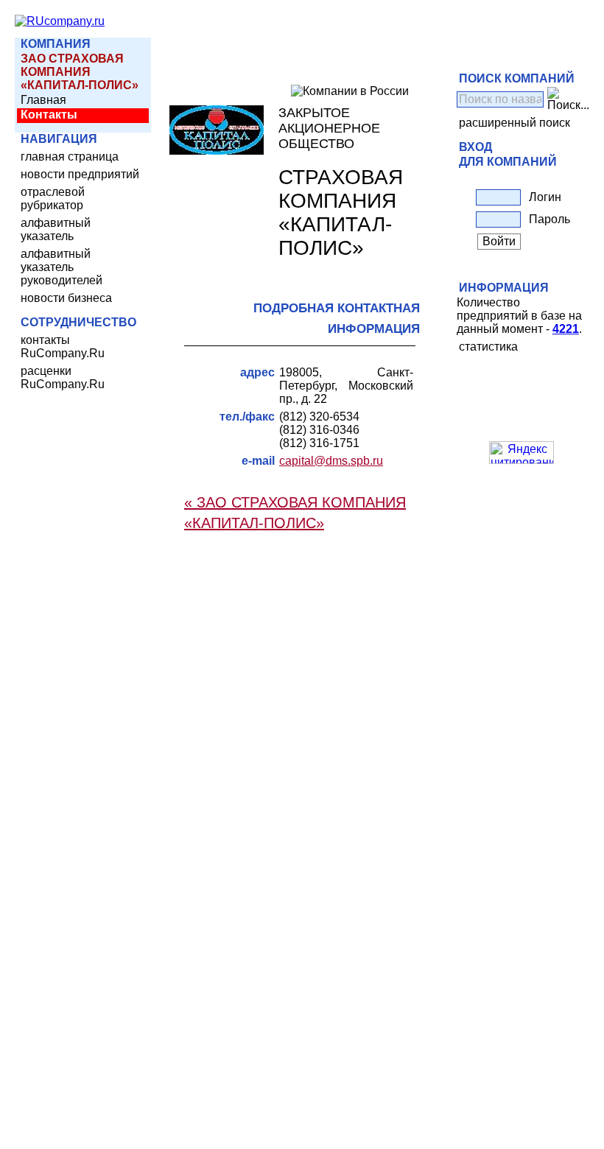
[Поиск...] (568, 99)
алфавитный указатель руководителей (61, 267)
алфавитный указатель (56, 229)
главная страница (70, 156)
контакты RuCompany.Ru (63, 346)
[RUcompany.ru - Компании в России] (60, 21)
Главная (43, 100)
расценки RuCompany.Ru (63, 377)
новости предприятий (80, 174)
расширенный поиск (514, 122)
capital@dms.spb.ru (331, 460)
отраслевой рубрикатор (53, 198)
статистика (488, 346)
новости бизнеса (66, 298)
